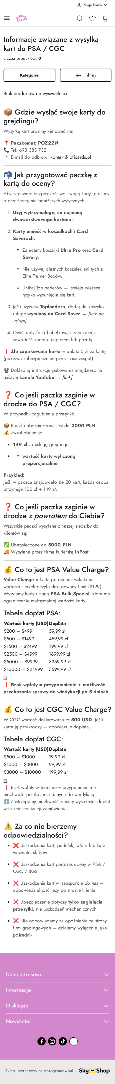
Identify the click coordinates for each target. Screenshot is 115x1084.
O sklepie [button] (17, 1006)
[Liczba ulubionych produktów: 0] (92, 18)
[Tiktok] (63, 1041)
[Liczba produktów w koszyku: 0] (104, 18)
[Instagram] (52, 1041)
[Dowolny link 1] (73, 1041)
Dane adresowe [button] (24, 974)
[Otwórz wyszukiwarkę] (80, 18)
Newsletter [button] (18, 1021)
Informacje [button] (18, 990)
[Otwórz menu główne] (7, 18)
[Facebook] (41, 1041)
